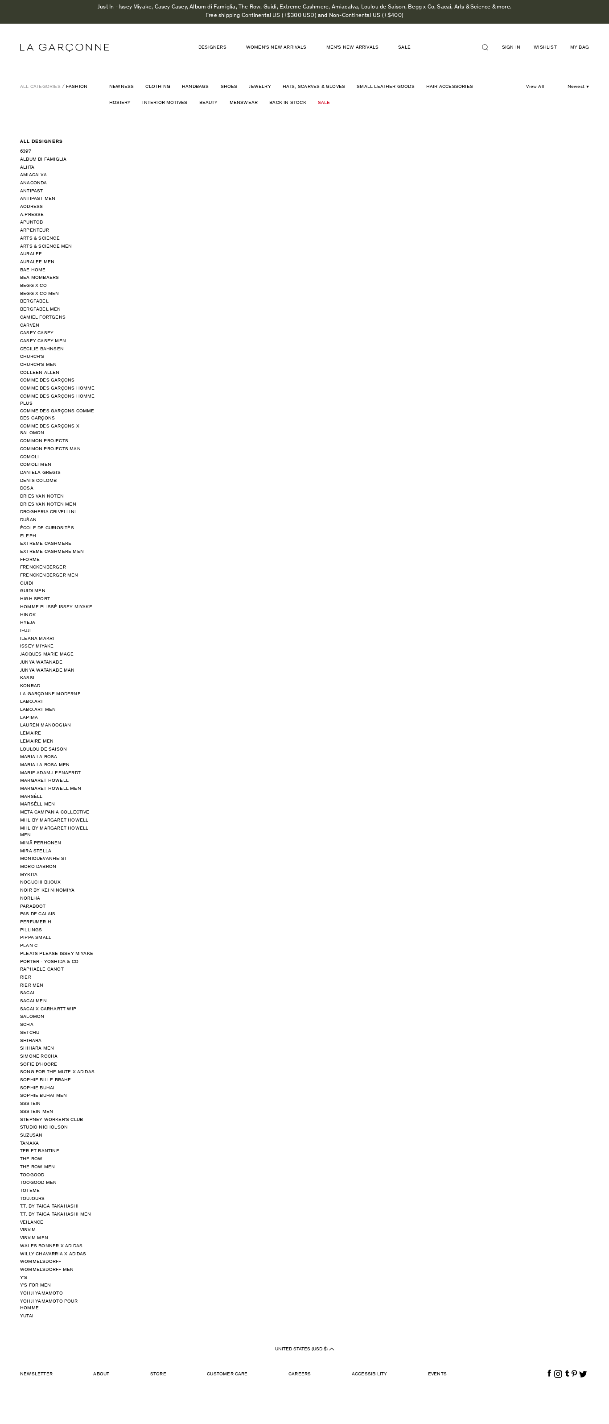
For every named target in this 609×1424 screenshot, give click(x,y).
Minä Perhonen (41, 843)
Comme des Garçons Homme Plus (57, 400)
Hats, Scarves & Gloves (314, 86)
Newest (576, 86)
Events (437, 1374)
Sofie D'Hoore (39, 1064)
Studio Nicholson (44, 1127)
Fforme (30, 559)
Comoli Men (35, 464)
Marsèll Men (37, 804)
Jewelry (260, 86)
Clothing (157, 86)
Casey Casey (36, 333)
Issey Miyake (36, 646)
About (101, 1374)
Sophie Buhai (37, 1088)
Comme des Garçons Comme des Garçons (57, 415)
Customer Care (227, 1374)
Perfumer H (35, 922)
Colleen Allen (40, 372)
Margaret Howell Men (50, 788)
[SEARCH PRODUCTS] (488, 47)
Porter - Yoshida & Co (49, 961)
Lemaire (30, 733)
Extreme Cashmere (45, 543)
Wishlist (545, 47)
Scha (26, 1024)
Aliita (27, 167)
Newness (121, 86)
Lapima (29, 717)
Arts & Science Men (46, 246)
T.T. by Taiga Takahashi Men (55, 1214)
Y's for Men (35, 1285)
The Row (31, 1159)
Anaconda (33, 183)
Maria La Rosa (39, 757)
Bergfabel (34, 301)
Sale (324, 102)
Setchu (29, 1032)
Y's (24, 1277)
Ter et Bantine (39, 1151)
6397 (25, 151)
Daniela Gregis (40, 472)
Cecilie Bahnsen (42, 349)
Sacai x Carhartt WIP (48, 1009)
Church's (32, 356)
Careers (299, 1374)
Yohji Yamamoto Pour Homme (49, 1305)
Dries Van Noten (42, 496)
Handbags (195, 86)
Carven (29, 325)
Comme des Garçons (47, 380)
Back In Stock (287, 102)
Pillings (31, 930)
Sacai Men (33, 1001)
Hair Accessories (449, 86)
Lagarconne (64, 48)
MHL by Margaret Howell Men (54, 832)
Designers (212, 47)
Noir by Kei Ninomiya (47, 890)
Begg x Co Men (39, 293)
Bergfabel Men (40, 309)
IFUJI (25, 630)
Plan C (28, 945)
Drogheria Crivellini (48, 512)
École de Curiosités (47, 528)
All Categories (40, 86)
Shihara (30, 1040)
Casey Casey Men (43, 341)
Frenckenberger (43, 567)
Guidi (26, 583)
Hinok (28, 615)
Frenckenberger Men (49, 575)
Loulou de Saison (43, 749)
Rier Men (32, 985)
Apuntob (31, 222)
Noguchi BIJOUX (40, 882)
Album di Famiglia (43, 159)
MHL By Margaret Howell (54, 820)
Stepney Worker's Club (51, 1119)
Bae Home (33, 270)
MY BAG (579, 47)
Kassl (28, 678)
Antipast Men (37, 198)
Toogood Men (38, 1182)
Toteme (30, 1190)
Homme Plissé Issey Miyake (56, 607)
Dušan (28, 520)
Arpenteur (34, 230)
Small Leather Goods (386, 86)
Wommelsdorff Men (47, 1269)
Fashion (76, 86)
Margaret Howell (44, 780)
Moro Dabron (38, 866)
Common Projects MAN (50, 449)
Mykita (28, 874)
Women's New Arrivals (276, 47)
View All (535, 86)
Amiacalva (33, 175)
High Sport (35, 599)
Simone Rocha (39, 1056)
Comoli (29, 457)
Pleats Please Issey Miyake (56, 953)
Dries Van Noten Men (48, 504)
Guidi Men (32, 591)
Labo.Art (32, 701)
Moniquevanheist (43, 858)
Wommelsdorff (40, 1261)
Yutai (26, 1316)
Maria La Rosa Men (45, 765)
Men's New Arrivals (352, 47)
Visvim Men (34, 1238)
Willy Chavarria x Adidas (53, 1254)
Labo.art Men (38, 709)
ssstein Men (36, 1111)
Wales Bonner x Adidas (51, 1246)
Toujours (32, 1198)
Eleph (28, 536)
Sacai (27, 993)
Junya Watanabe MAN (47, 670)
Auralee (31, 254)
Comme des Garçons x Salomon (49, 430)
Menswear (244, 102)
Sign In (511, 47)
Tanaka (29, 1143)
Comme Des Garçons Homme (57, 388)
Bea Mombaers (39, 277)
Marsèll (31, 796)
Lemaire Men (36, 741)
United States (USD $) (302, 1349)
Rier (25, 977)
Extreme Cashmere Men (52, 551)
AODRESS (31, 206)
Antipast (31, 191)
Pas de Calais (38, 914)
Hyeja (27, 622)
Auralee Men (37, 262)
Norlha (30, 898)
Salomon (32, 1016)
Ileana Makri (37, 638)
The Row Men (37, 1167)
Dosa (26, 488)
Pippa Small (35, 937)
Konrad (30, 686)
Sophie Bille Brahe (45, 1080)
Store (158, 1374)
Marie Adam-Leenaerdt (50, 773)
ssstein (30, 1103)
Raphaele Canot (42, 969)
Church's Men (38, 364)
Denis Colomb (38, 480)
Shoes (229, 86)
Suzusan (31, 1135)
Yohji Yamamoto (41, 1293)
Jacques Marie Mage (47, 654)
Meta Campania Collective (55, 812)
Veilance (32, 1222)
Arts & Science (40, 238)
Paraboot (33, 906)
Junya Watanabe (41, 662)
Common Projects (44, 441)
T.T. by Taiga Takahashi (49, 1206)
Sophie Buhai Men (43, 1095)
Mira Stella (35, 851)
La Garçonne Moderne (50, 694)
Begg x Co (33, 285)
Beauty (208, 102)
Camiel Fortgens (43, 317)
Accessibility (369, 1374)
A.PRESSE (32, 214)
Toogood (32, 1175)
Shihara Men (37, 1048)
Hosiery (120, 102)
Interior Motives (164, 102)
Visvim (28, 1230)
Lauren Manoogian (45, 725)
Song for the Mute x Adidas (57, 1072)
